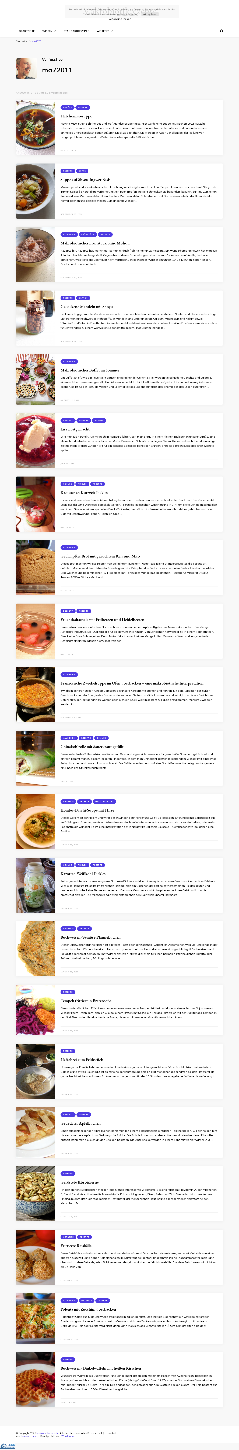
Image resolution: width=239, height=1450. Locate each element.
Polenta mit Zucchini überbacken (88, 1309)
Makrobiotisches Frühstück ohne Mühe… (95, 243)
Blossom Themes (29, 1436)
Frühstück (87, 234)
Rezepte (82, 107)
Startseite (27, 31)
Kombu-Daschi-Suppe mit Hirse (87, 810)
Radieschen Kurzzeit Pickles (84, 492)
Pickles (82, 484)
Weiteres (103, 31)
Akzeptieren (150, 14)
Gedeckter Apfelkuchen (81, 1123)
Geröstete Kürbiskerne (80, 1182)
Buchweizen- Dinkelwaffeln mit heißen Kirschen (101, 1368)
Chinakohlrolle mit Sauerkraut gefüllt (92, 746)
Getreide (68, 801)
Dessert (68, 420)
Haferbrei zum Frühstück (82, 1059)
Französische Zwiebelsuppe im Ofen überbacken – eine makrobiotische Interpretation (132, 683)
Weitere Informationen (127, 14)
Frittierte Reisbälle (76, 1245)
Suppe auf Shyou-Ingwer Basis (85, 179)
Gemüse (67, 107)
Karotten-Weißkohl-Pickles (83, 873)
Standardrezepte (76, 31)
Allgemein (69, 234)
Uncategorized (104, 801)
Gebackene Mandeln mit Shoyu (87, 306)
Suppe (82, 171)
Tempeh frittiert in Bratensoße (86, 1000)
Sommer (99, 420)
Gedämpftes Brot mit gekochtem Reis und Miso (100, 556)
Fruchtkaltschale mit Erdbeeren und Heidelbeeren (102, 619)
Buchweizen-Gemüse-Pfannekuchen (91, 937)
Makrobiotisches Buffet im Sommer (90, 370)
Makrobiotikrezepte (48, 1433)
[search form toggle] (221, 31)
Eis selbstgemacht (75, 429)
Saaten (83, 298)
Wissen (47, 31)
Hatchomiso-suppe (76, 116)
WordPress (67, 1436)
